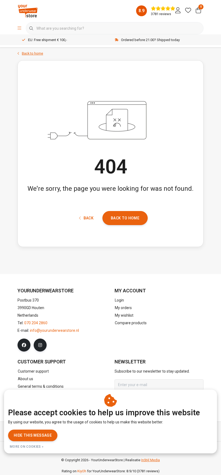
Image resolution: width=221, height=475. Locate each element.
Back (89, 218)
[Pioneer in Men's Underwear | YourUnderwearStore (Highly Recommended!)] (28, 10)
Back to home (125, 218)
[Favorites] (188, 11)
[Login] (178, 11)
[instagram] (40, 345)
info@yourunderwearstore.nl (54, 330)
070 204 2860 (35, 323)
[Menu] (19, 28)
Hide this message (33, 435)
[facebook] (24, 345)
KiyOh (81, 471)
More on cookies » (26, 447)
